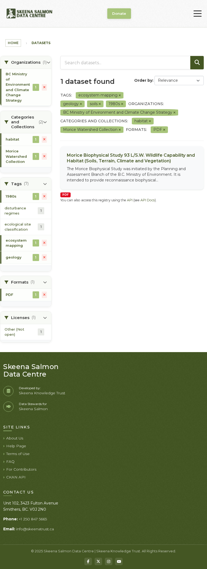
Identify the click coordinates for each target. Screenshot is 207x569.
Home (13, 43)
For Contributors (21, 469)
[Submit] (197, 62)
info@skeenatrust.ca (35, 529)
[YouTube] (119, 561)
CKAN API (16, 477)
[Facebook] (88, 561)
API (130, 200)
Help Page (16, 446)
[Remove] (120, 95)
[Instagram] (108, 561)
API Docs (147, 200)
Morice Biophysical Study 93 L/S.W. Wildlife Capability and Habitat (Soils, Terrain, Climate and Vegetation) (131, 158)
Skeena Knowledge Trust (42, 393)
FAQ (10, 461)
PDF (65, 194)
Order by (143, 80)
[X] (98, 561)
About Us (14, 438)
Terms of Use (18, 454)
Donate (119, 13)
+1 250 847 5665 (33, 519)
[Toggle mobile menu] (198, 13)
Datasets (41, 43)
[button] (25, 62)
